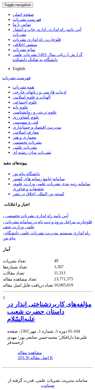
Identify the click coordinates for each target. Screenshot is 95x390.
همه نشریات (23, 87)
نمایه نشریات (24, 49)
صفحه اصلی (23, 14)
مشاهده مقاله (30, 352)
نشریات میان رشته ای (32, 152)
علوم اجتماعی (25, 102)
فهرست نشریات (27, 19)
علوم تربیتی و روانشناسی (35, 112)
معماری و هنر (24, 137)
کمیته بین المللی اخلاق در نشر (38, 194)
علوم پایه (20, 107)
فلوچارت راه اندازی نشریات (37, 39)
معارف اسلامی (26, 132)
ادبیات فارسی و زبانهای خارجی (39, 92)
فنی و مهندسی (25, 122)
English (19, 68)
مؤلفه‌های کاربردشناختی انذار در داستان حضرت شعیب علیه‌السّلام (49, 311)
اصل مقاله (35, 357)
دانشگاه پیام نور (26, 173)
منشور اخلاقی (25, 44)
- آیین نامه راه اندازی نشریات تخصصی (35, 215)
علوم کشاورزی (26, 117)
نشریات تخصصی (27, 142)
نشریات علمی (25, 147)
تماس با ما (22, 24)
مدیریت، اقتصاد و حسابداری (37, 127)
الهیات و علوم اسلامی (31, 97)
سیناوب (47, 385)
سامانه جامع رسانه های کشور (39, 179)
